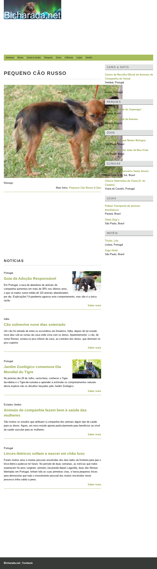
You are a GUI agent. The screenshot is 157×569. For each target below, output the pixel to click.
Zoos (58, 57)
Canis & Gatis (34, 57)
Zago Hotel (111, 250)
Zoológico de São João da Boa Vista (126, 150)
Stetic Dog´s (112, 219)
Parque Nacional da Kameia (121, 119)
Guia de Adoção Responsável (30, 278)
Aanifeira (110, 88)
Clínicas (69, 57)
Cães (98, 187)
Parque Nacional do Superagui (123, 109)
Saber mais (94, 305)
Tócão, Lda (111, 240)
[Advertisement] (111, 26)
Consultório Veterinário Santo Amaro (127, 171)
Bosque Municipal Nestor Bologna (125, 140)
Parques (48, 57)
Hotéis (89, 57)
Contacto (27, 563)
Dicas (20, 57)
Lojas (79, 57)
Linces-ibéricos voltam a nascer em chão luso (44, 453)
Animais (10, 57)
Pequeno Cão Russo (81, 187)
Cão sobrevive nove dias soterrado (34, 325)
